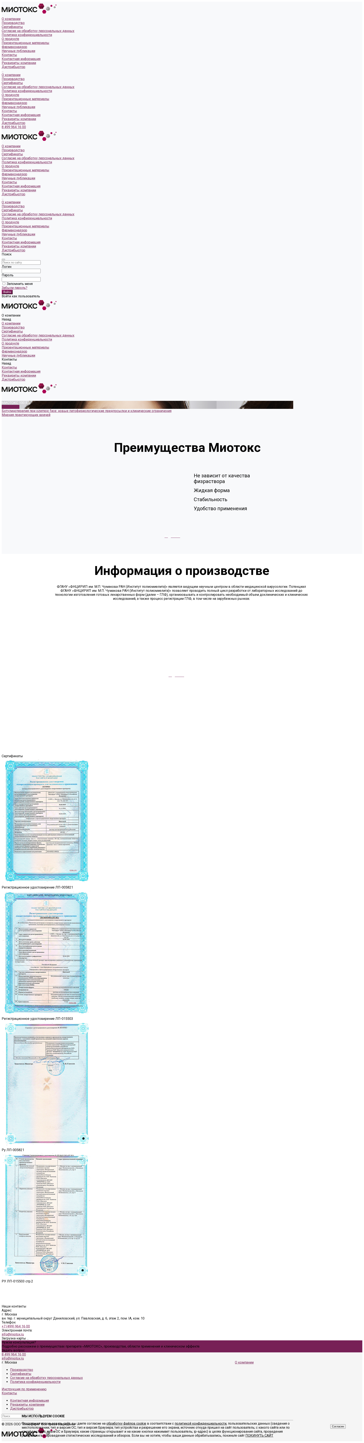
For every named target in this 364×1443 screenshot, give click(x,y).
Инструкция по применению (24, 1389)
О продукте (10, 95)
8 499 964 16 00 (14, 127)
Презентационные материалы (25, 99)
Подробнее (10, 407)
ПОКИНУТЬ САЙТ (259, 1436)
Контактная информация (21, 59)
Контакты (9, 111)
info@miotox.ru (13, 1334)
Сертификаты (12, 27)
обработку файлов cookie (126, 1424)
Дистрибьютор (13, 67)
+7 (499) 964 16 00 (16, 1326)
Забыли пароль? (14, 288)
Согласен (338, 1426)
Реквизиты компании (19, 63)
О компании (11, 75)
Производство (13, 23)
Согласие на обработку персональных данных (38, 31)
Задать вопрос (13, 1350)
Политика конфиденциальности (27, 35)
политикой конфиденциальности (200, 1424)
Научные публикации (18, 107)
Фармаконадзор (14, 103)
